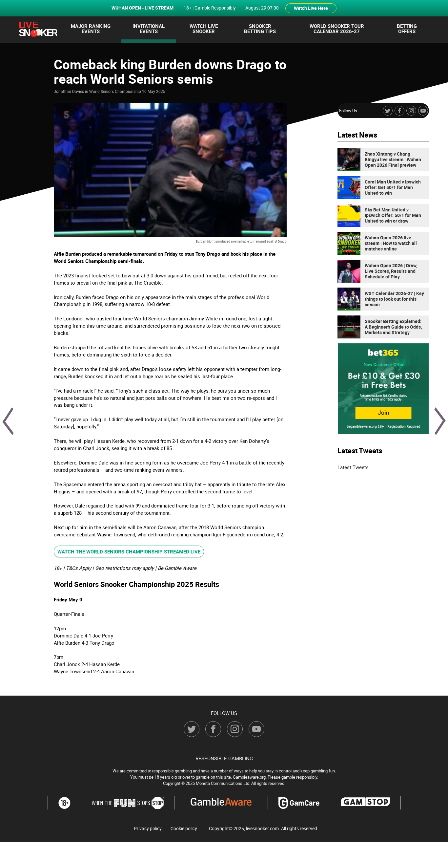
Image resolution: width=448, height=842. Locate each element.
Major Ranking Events (91, 28)
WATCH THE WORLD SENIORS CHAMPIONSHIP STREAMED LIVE (128, 551)
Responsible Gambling (224, 758)
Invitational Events (148, 28)
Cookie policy (184, 828)
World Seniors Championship (115, 91)
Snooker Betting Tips (260, 28)
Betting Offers (407, 28)
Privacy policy (148, 828)
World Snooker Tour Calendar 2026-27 (337, 28)
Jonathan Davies (69, 91)
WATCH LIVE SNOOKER (204, 28)
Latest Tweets (353, 467)
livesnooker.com (262, 828)
